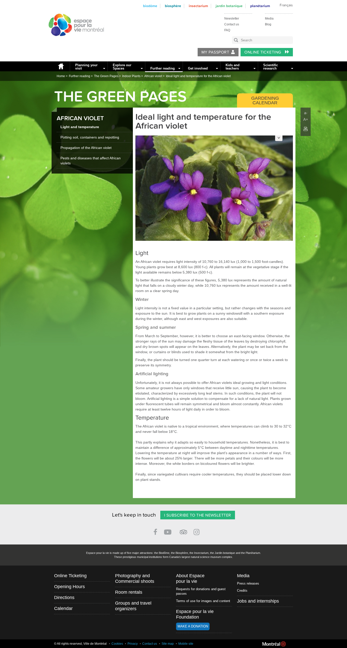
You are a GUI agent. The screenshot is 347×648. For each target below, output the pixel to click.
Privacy (133, 643)
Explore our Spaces (122, 66)
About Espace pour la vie (190, 578)
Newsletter (231, 18)
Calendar (63, 608)
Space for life (74, 40)
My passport (215, 52)
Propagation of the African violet (86, 148)
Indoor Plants (131, 76)
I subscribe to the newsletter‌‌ (197, 515)
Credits (242, 590)
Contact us (231, 24)
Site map (168, 643)
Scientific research (270, 66)
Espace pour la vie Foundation (195, 614)
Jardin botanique (229, 6)
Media (269, 18)
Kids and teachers (233, 66)
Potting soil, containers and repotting (89, 137)
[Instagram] (197, 531)
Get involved (198, 68)
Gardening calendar (265, 100)
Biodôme (150, 6)
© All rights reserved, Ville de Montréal (80, 643)
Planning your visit (86, 66)
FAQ (227, 30)
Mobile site (185, 643)
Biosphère (173, 6)
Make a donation (193, 626)
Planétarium (260, 6)
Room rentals (128, 592)
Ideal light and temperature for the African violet (198, 76)
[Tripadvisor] (183, 530)
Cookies (117, 643)
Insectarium (198, 6)
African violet (153, 76)
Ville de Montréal (274, 643)
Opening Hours (69, 586)
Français (286, 5)
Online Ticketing (263, 52)
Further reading (162, 68)
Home (61, 66)
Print (306, 129)
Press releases (248, 583)
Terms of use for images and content (203, 601)
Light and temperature (79, 127)
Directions (64, 597)
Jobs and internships (258, 601)
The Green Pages (106, 76)
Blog (268, 24)
